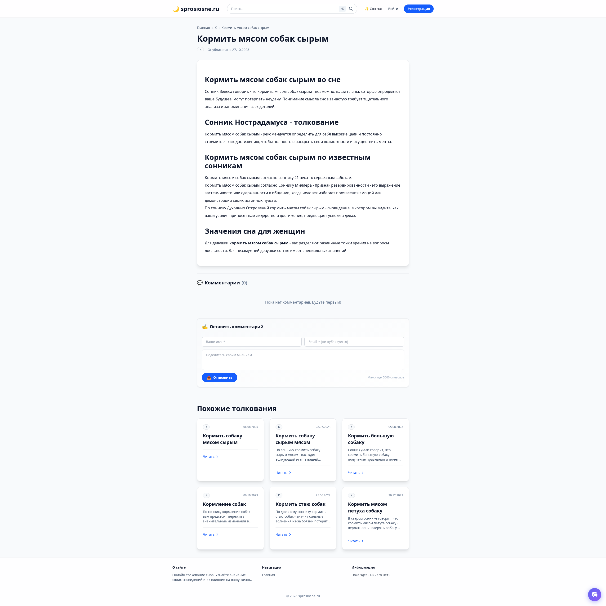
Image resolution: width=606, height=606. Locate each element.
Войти (393, 8)
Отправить (219, 377)
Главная (203, 27)
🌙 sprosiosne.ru (195, 9)
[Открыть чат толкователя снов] (594, 594)
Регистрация (419, 8)
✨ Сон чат (374, 8)
